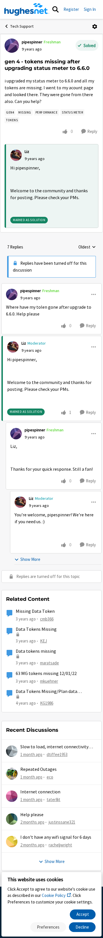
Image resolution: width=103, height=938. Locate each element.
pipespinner (32, 42)
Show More (30, 559)
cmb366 (47, 619)
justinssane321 (62, 822)
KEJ (43, 641)
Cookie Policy (54, 895)
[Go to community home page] (26, 9)
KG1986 (46, 703)
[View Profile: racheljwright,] (11, 841)
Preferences (48, 927)
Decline (82, 927)
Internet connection (40, 792)
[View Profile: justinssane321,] (11, 819)
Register (71, 9)
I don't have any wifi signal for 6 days (55, 837)
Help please (31, 815)
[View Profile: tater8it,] (11, 796)
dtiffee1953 (57, 754)
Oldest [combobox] (87, 247)
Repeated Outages (38, 769)
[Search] (55, 9)
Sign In (90, 9)
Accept (82, 914)
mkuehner (49, 681)
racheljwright (60, 845)
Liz (27, 151)
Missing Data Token (35, 611)
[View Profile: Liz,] (16, 155)
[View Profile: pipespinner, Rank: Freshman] (12, 46)
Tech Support (21, 26)
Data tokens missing (36, 651)
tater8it (53, 799)
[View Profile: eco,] (11, 773)
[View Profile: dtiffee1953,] (11, 751)
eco (50, 777)
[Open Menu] (95, 27)
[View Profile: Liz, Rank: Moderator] (13, 347)
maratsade (49, 663)
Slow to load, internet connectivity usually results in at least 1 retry (54, 747)
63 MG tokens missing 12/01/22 (46, 673)
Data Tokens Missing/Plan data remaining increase (46, 692)
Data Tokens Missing (36, 629)
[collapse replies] (51, 286)
